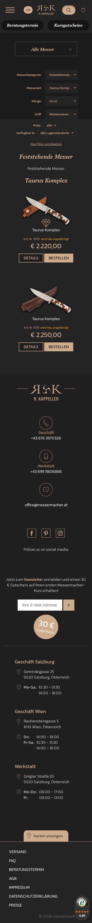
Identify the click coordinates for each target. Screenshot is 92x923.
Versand (17, 852)
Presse (15, 905)
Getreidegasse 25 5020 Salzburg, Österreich (46, 674)
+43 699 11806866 (46, 468)
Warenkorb (85, 10)
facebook (31, 533)
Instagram (60, 533)
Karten (39, 836)
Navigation (10, 10)
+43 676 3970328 (46, 435)
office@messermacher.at (46, 505)
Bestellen (59, 258)
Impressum (19, 887)
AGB (13, 878)
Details (31, 258)
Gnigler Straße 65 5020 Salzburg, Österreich (46, 779)
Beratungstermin (26, 869)
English (28, 10)
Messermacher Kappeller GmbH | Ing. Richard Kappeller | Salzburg (46, 10)
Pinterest (46, 533)
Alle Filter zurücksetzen (46, 144)
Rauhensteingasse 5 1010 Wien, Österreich (42, 724)
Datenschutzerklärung (33, 896)
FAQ (12, 861)
